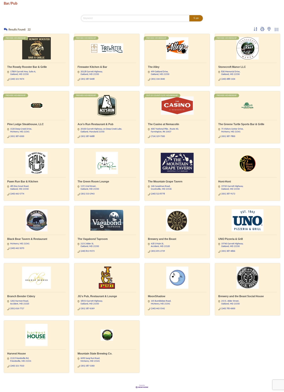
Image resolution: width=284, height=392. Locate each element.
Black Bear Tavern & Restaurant (27, 239)
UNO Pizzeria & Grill (230, 239)
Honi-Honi (224, 181)
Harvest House (16, 353)
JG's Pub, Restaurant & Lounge (97, 296)
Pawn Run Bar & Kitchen (22, 181)
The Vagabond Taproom (93, 239)
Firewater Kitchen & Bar (92, 67)
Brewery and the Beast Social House (241, 296)
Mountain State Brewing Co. (95, 353)
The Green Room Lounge (93, 181)
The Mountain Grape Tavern (165, 181)
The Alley (153, 67)
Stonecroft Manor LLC (232, 67)
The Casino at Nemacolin (163, 124)
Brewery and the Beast (162, 239)
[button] (5, 29)
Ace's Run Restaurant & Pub (95, 124)
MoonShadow (156, 296)
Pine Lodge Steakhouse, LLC (25, 124)
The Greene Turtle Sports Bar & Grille (241, 124)
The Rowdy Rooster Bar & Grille (27, 67)
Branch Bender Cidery (21, 296)
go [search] (197, 18)
